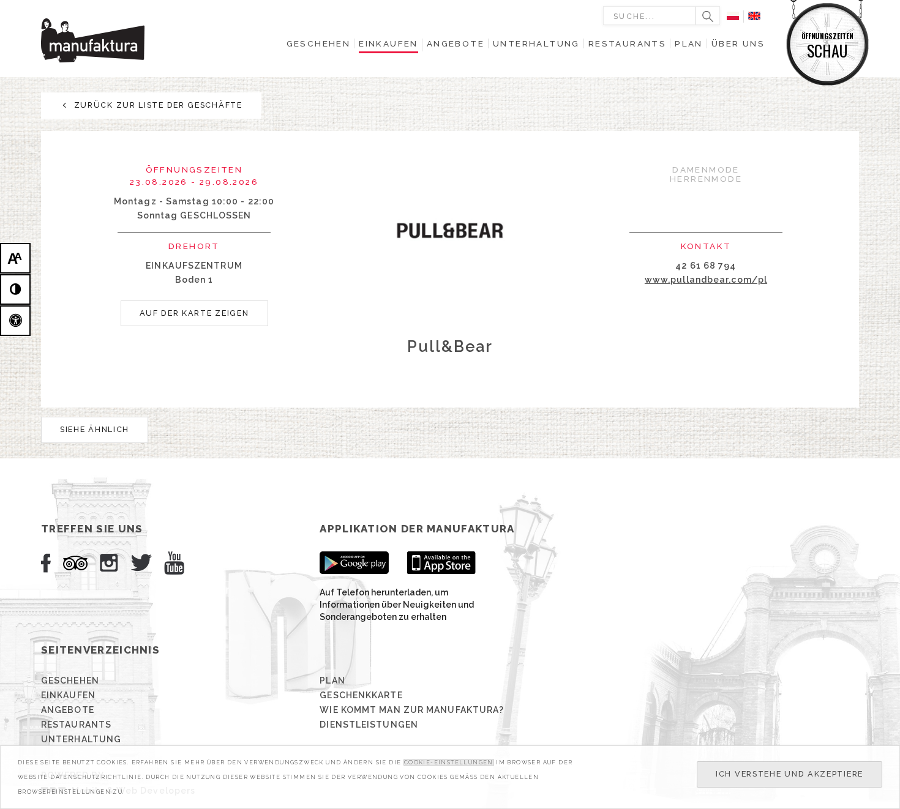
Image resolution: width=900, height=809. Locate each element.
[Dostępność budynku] (15, 320)
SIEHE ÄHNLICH (94, 429)
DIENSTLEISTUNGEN (369, 724)
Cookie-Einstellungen (448, 762)
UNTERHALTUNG (81, 739)
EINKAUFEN (68, 695)
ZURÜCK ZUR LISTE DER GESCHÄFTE (156, 105)
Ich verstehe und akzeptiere (789, 773)
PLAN (332, 680)
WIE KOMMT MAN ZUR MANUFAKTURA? (412, 710)
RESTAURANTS (76, 724)
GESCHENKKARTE (361, 695)
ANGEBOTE (67, 710)
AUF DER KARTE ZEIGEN (194, 313)
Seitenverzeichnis (100, 650)
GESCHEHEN (70, 680)
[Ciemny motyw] (15, 289)
